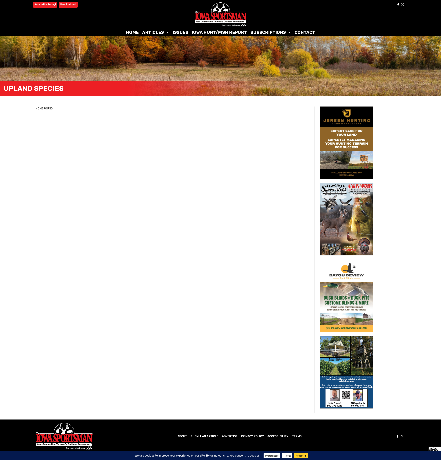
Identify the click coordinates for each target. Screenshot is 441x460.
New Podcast (68, 4)
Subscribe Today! (45, 4)
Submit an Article (204, 436)
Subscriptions (268, 32)
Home (132, 32)
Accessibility (278, 436)
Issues (180, 32)
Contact (305, 32)
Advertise (230, 436)
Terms (297, 436)
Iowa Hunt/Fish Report (219, 32)
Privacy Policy (252, 436)
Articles (153, 32)
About (182, 436)
